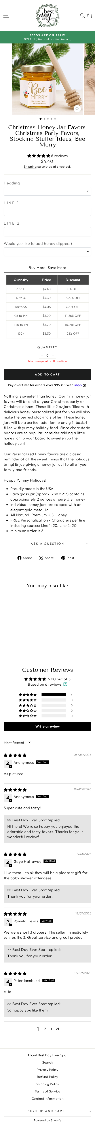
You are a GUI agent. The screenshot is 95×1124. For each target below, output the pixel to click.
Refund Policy (47, 1077)
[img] (15, 755)
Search (47, 1062)
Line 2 (12, 223)
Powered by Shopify (47, 1120)
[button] (39, 155)
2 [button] (45, 1028)
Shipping (30, 167)
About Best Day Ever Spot (47, 1055)
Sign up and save (46, 1111)
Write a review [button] (47, 726)
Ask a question (47, 544)
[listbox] (47, 191)
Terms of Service (47, 1091)
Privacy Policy (47, 1070)
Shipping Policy (47, 1084)
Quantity (47, 347)
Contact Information (47, 1098)
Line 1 (11, 202)
